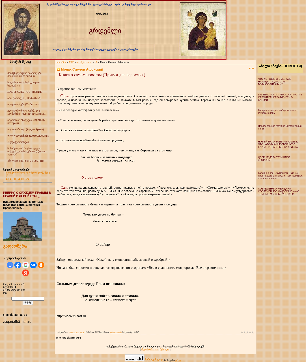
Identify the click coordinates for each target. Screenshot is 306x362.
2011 (72, 62)
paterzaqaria (116, 332)
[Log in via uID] (10, 265)
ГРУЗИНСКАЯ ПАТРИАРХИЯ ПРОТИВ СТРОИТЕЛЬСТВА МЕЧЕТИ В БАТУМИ (280, 97)
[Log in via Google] (25, 265)
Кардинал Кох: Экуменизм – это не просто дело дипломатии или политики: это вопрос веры (280, 176)
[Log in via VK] (33, 265)
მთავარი (61, 62)
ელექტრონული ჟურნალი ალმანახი (28, 172)
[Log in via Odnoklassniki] (41, 265)
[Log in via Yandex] (25, 272)
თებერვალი (84, 62)
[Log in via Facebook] (17, 265)
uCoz (178, 360)
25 (96, 62)
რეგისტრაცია (149, 349)
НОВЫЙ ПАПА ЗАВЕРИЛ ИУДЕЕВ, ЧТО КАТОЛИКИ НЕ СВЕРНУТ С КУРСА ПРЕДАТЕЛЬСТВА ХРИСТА (278, 144)
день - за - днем (15, 178)
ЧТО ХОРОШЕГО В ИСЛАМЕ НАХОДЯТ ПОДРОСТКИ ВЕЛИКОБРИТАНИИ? (274, 82)
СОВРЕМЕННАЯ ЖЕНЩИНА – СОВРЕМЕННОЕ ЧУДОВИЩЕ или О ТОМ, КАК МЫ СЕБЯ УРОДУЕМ (278, 191)
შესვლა (164, 349)
